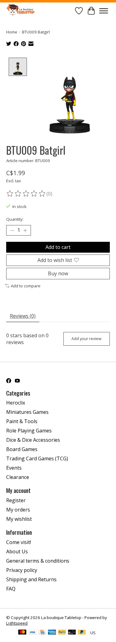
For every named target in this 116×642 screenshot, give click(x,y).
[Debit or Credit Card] (72, 633)
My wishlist (19, 519)
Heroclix (15, 402)
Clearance (17, 477)
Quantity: (15, 219)
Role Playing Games (29, 430)
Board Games (21, 449)
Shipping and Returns (31, 579)
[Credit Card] (42, 633)
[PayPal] (62, 633)
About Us (17, 551)
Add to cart (58, 247)
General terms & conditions (37, 560)
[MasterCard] (22, 633)
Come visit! (18, 542)
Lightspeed (17, 623)
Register (16, 500)
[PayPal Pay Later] (82, 633)
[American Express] (52, 633)
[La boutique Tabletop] (21, 10)
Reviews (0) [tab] (23, 315)
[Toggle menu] (103, 11)
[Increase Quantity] (25, 230)
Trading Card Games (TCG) (37, 458)
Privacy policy (21, 570)
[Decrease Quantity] (12, 230)
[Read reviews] (26, 193)
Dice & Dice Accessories (33, 439)
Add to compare (26, 286)
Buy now (58, 273)
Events (14, 467)
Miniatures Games (27, 412)
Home (11, 32)
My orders (18, 509)
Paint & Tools (21, 421)
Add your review (86, 338)
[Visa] (32, 633)
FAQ (10, 588)
